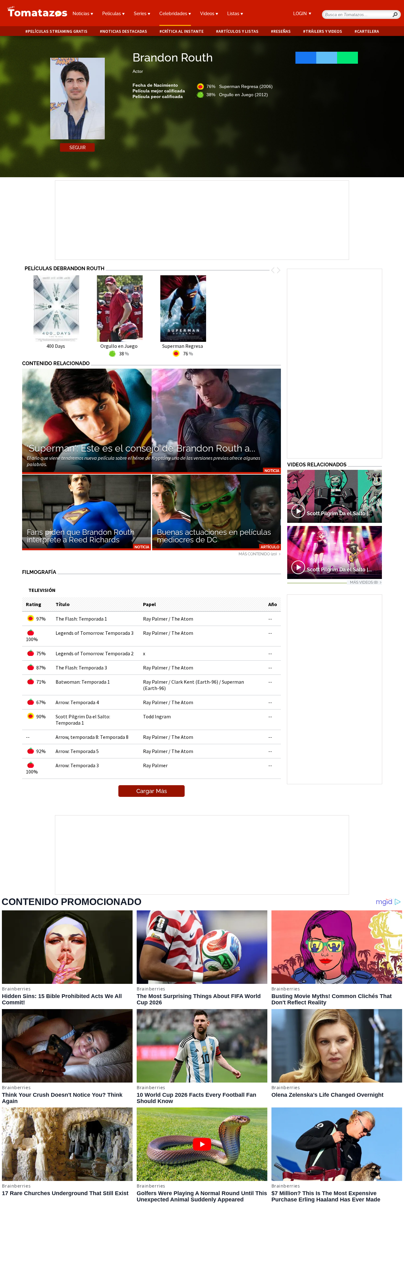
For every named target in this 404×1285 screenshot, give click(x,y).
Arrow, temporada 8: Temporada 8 (92, 737)
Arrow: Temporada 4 (77, 702)
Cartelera (368, 31)
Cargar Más (151, 791)
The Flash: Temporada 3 (81, 667)
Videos (208, 13)
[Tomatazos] (33, 14)
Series (141, 13)
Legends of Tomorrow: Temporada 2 (95, 653)
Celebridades (173, 13)
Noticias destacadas (124, 31)
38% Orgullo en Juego (237, 94)
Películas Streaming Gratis (57, 31)
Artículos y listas (238, 31)
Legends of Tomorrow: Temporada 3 (95, 633)
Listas (234, 13)
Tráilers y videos (324, 31)
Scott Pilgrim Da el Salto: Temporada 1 (83, 719)
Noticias (82, 13)
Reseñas (282, 31)
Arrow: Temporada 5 (77, 751)
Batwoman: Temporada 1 (83, 682)
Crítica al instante (183, 31)
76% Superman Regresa (239, 86)
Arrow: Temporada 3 (77, 765)
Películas (112, 13)
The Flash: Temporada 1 (81, 619)
